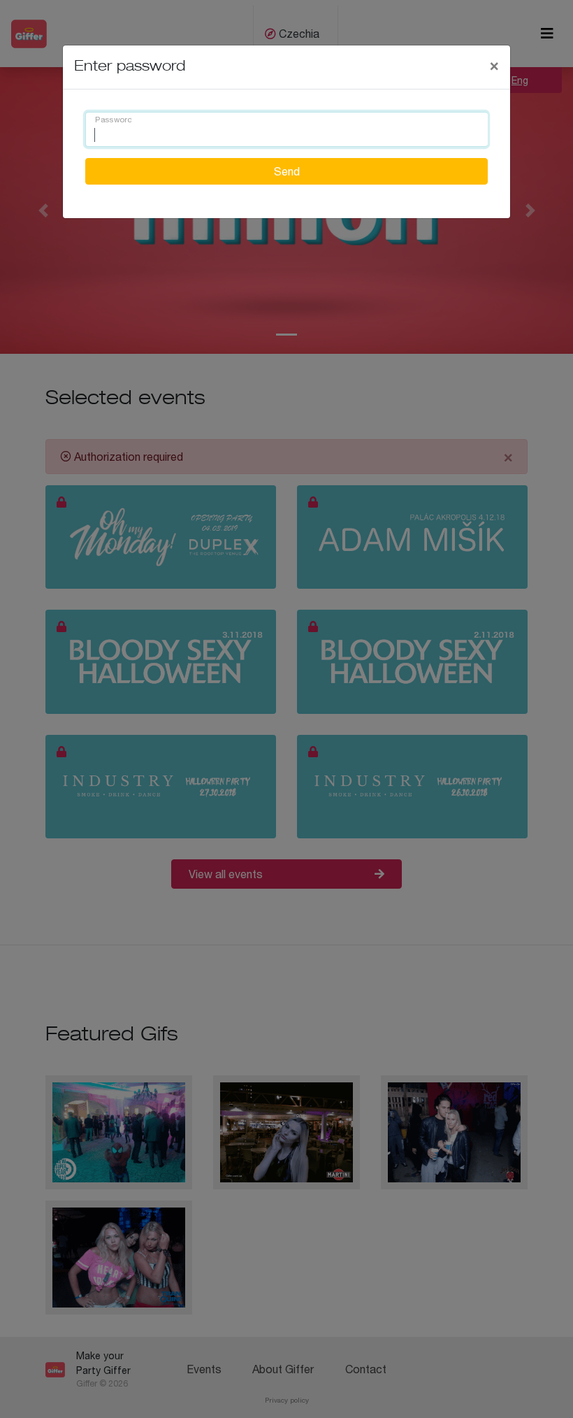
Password (113, 120)
